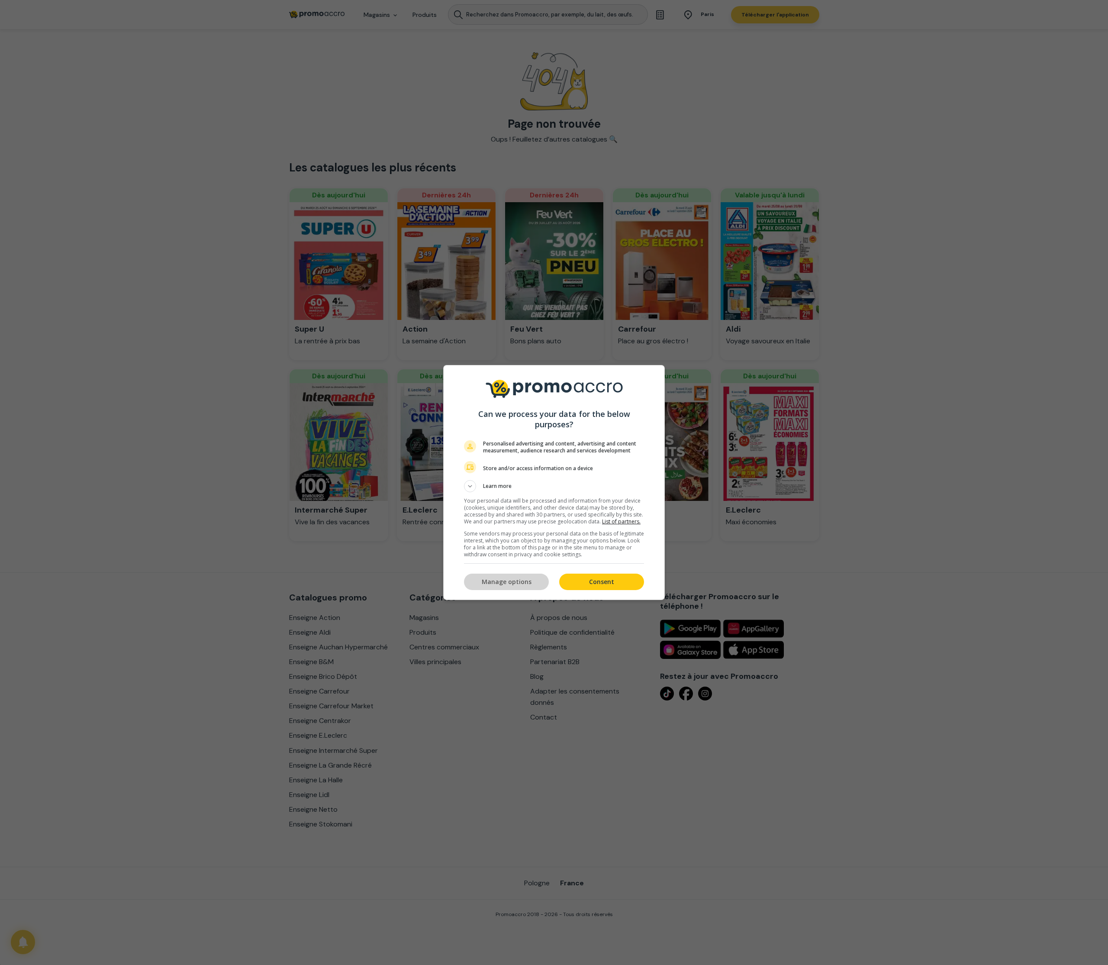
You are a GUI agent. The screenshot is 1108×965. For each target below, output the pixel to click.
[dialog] (554, 482)
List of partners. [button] (621, 521)
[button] (554, 486)
